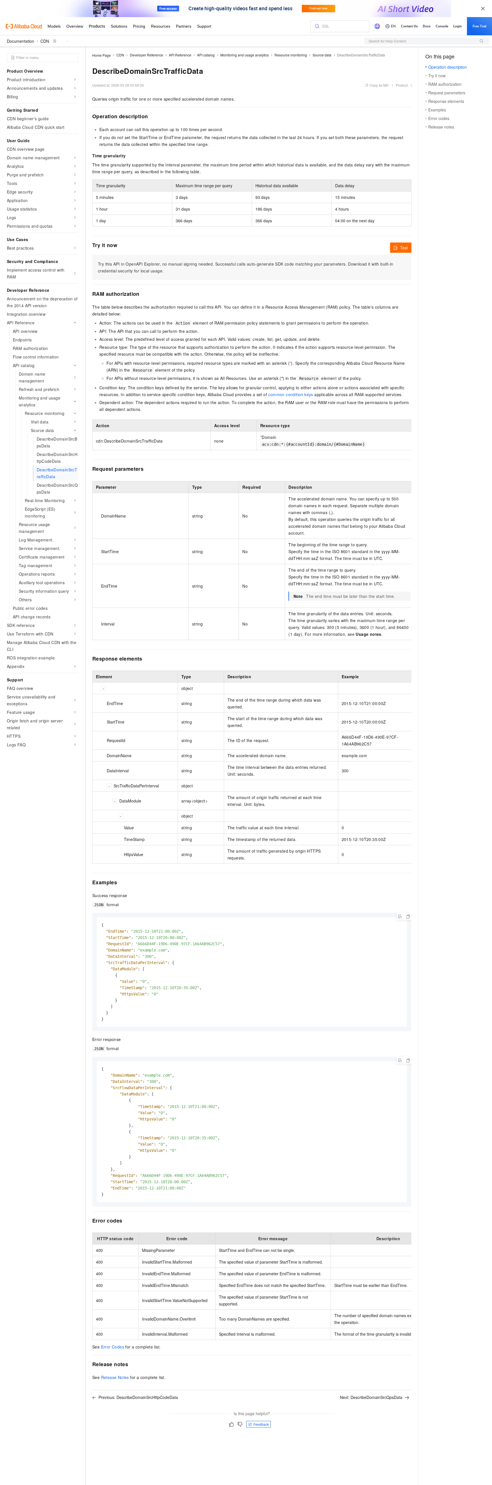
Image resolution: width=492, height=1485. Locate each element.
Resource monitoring (290, 54)
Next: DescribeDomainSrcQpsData (371, 1397)
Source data (322, 54)
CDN (44, 41)
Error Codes (112, 1347)
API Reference (180, 54)
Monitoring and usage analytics (244, 54)
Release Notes (115, 1377)
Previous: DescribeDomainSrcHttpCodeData (138, 1397)
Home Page (101, 55)
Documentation (20, 41)
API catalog (206, 54)
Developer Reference (146, 54)
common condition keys (290, 394)
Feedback (261, 1424)
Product (402, 85)
